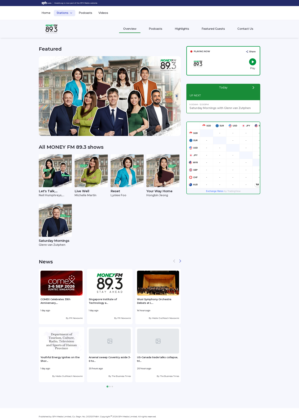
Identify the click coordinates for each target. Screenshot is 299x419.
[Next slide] (177, 96)
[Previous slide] (43, 96)
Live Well (82, 191)
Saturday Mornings (54, 241)
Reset (115, 191)
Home (46, 13)
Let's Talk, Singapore (47, 191)
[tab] (107, 387)
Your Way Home (159, 191)
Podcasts (85, 13)
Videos (103, 13)
